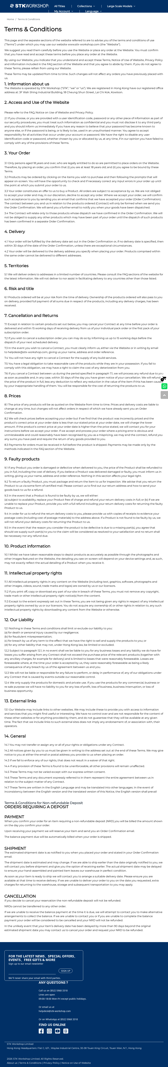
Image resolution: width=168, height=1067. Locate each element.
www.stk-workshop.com (84, 44)
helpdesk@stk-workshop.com (28, 352)
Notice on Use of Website (76, 1062)
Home (10, 19)
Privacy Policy (51, 1062)
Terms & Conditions (29, 19)
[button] (82, 4)
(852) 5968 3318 (69, 1019)
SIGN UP (65, 970)
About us (12, 1062)
